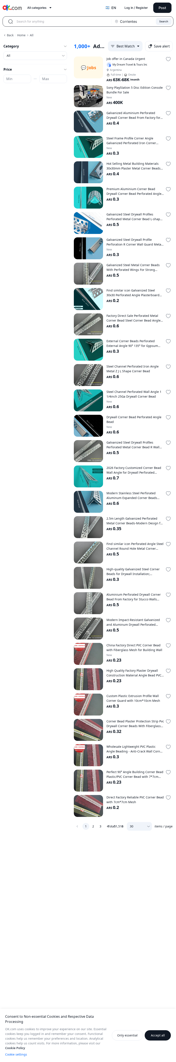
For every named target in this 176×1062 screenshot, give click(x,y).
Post (162, 8)
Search (163, 21)
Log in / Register (136, 7)
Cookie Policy (15, 1048)
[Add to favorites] (168, 59)
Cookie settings (16, 1054)
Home (21, 35)
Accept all (158, 1035)
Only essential (127, 1035)
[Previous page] (77, 826)
